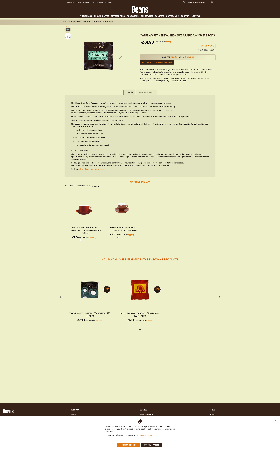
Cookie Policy (147, 435)
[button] (70, 2)
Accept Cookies (129, 445)
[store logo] (140, 9)
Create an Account (106, 2)
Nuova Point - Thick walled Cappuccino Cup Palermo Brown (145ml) (85, 230)
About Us (73, 414)
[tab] (140, 16)
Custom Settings (151, 445)
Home (65, 22)
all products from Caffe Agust (92, 169)
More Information (146, 92)
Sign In (93, 2)
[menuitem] (86, 16)
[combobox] (200, 2)
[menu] (140, 16)
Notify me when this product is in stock (157, 62)
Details (130, 92)
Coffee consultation (146, 414)
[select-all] (95, 186)
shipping (168, 42)
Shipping (212, 414)
